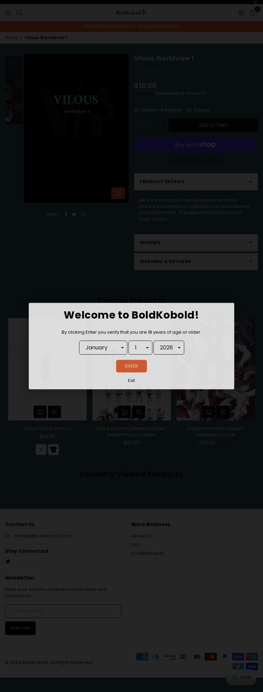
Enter (131, 366)
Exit (131, 381)
